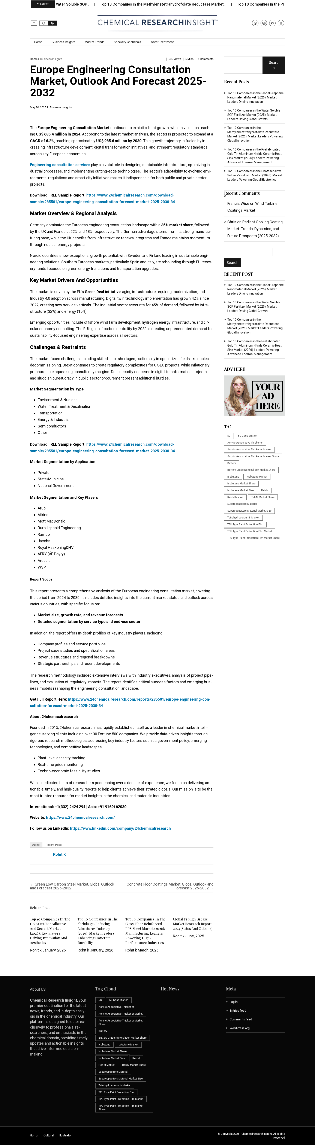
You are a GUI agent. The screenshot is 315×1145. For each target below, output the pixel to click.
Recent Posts (53, 844)
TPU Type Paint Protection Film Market (249, 531)
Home (38, 42)
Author (36, 844)
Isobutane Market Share (241, 483)
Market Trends (94, 42)
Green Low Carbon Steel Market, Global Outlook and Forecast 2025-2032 (72, 886)
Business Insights (63, 42)
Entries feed (238, 1010)
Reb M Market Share (262, 497)
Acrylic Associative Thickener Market (249, 449)
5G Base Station (247, 435)
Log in (234, 1002)
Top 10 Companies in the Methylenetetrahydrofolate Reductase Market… (138, 4)
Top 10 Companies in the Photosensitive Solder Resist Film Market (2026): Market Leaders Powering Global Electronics (254, 175)
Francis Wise (238, 203)
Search (274, 65)
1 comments (205, 59)
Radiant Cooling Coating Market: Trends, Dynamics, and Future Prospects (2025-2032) (255, 229)
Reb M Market (235, 497)
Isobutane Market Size (240, 490)
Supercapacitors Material (242, 503)
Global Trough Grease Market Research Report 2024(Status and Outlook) (193, 924)
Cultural (49, 1135)
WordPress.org (240, 1028)
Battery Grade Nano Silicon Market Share (251, 469)
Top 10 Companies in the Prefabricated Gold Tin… (255, 4)
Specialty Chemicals (127, 42)
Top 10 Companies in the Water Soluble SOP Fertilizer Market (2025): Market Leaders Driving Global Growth (253, 115)
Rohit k (59, 854)
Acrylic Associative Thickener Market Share (253, 456)
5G (229, 435)
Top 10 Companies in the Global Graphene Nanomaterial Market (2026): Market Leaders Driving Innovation (255, 97)
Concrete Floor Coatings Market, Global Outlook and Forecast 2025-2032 (170, 886)
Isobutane (233, 476)
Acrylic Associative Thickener (245, 442)
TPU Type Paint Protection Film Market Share (253, 537)
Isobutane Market (257, 476)
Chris (231, 222)
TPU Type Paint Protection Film (245, 524)
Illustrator (65, 1135)
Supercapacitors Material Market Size (249, 510)
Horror (34, 1135)
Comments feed (241, 1019)
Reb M (264, 490)
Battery (231, 463)
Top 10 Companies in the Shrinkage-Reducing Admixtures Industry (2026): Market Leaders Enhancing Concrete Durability (98, 931)
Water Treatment (162, 42)
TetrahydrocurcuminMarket (243, 517)
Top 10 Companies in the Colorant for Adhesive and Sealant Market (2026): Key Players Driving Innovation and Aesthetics (50, 931)
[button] (34, 23)
